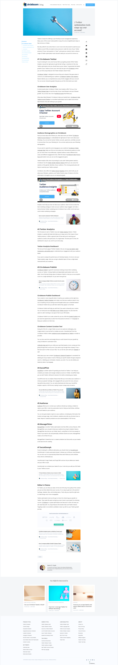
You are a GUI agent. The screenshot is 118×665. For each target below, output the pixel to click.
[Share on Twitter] (86, 45)
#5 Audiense (24, 56)
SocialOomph (74, 450)
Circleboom (72, 68)
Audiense (39, 406)
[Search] (84, 4)
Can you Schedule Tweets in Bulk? (34, 605)
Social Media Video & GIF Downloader (30, 639)
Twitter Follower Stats (43, 91)
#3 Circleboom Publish (26, 52)
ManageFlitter (41, 427)
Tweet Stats (62, 639)
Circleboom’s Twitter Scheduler (45, 300)
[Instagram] (90, 660)
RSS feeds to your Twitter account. (59, 310)
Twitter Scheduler (26, 624)
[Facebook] (88, 660)
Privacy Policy (81, 628)
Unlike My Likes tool (42, 345)
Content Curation (73, 316)
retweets (76, 349)
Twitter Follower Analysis (65, 631)
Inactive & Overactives (46, 640)
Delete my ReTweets (27, 654)
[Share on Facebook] (86, 49)
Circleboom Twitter (42, 74)
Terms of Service (81, 631)
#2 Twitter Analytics (26, 50)
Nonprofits (80, 635)
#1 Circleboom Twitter (27, 43)
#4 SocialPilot (25, 54)
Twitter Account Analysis (65, 628)
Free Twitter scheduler (30, 602)
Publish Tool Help (82, 639)
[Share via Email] (86, 60)
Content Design (26, 626)
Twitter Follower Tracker (46, 643)
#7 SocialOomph (25, 60)
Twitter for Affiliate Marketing (56, 602)
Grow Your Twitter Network (47, 628)
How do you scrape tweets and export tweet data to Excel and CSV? (82, 606)
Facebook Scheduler (27, 628)
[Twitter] (87, 660)
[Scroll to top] (86, 42)
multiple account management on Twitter (62, 333)
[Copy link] (86, 64)
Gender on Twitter (64, 633)
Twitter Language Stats (64, 626)
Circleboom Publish (55, 4)
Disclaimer (80, 633)
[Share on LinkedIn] (86, 56)
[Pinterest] (92, 660)
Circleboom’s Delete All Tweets (62, 355)
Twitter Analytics (64, 232)
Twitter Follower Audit (46, 624)
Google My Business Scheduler (29, 631)
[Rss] (94, 660)
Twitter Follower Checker (47, 626)
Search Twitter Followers (47, 633)
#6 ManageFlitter (25, 58)
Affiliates (79, 4)
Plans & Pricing (81, 626)
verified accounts (59, 93)
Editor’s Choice (25, 61)
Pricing (73, 4)
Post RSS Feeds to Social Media (29, 637)
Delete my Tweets (26, 651)
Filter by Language (45, 649)
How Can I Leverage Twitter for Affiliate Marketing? (58, 607)
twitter (40, 556)
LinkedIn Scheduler (27, 633)
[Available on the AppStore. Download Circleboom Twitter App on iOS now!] (92, 663)
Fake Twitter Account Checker (48, 647)
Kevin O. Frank (51, 565)
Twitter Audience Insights (47, 645)
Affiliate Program (81, 637)
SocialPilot (40, 370)
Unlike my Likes (26, 647)
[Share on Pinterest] (86, 53)
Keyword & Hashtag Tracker (47, 635)
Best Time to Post (63, 635)
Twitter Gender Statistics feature (56, 163)
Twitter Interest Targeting (58, 171)
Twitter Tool (66, 4)
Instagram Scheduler (27, 635)
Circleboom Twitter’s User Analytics (69, 76)
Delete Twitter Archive (27, 649)
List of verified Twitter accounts (48, 631)
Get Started (90, 4)
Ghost (55, 659)
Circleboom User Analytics (28, 45)
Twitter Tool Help (81, 642)
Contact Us (80, 624)
